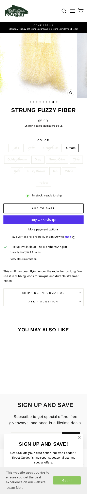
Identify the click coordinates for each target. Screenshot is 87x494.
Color (43, 140)
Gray (38, 159)
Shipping (29, 125)
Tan (55, 171)
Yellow (43, 182)
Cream (70, 147)
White (69, 171)
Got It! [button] (67, 480)
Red (17, 171)
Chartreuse (51, 147)
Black (15, 147)
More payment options (43, 229)
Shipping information (43, 293)
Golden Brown (17, 159)
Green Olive (57, 159)
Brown (31, 147)
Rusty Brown (36, 171)
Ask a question (43, 301)
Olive (76, 159)
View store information (24, 259)
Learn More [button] (15, 487)
